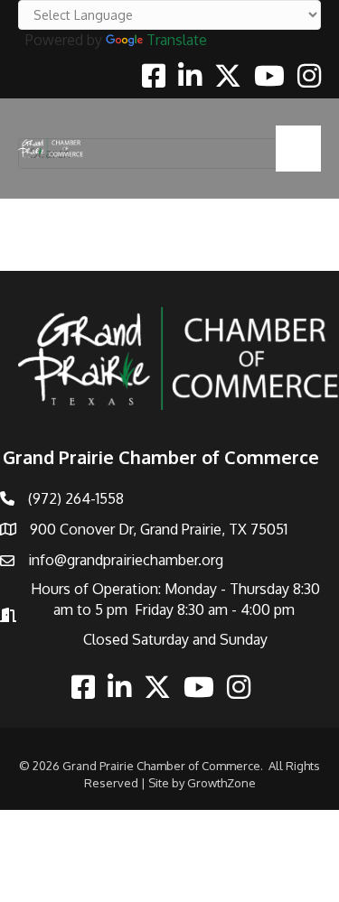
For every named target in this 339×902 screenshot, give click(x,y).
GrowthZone (221, 783)
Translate (176, 40)
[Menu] (298, 148)
